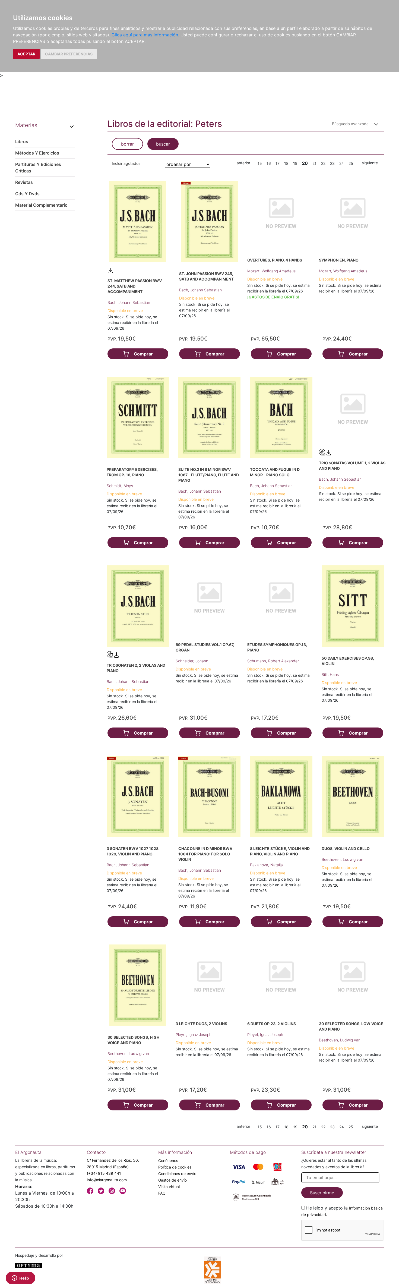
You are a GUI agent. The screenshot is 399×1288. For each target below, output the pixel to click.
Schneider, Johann (192, 661)
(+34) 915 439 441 (104, 1173)
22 (323, 163)
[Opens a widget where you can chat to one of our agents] (20, 1278)
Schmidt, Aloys (120, 485)
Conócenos (168, 1160)
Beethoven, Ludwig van (342, 859)
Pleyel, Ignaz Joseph (193, 1034)
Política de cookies (174, 1167)
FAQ (162, 1193)
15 (260, 163)
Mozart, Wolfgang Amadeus (271, 271)
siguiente (370, 162)
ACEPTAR (26, 54)
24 (341, 163)
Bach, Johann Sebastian (128, 302)
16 (269, 163)
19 (295, 163)
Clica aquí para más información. (145, 34)
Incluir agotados (126, 163)
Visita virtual (169, 1186)
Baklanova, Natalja (266, 864)
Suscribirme (322, 1192)
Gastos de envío (172, 1180)
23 (332, 163)
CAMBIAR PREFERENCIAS (69, 54)
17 (278, 163)
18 (286, 163)
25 (351, 163)
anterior (243, 162)
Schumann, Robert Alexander (273, 661)
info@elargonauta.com (107, 1179)
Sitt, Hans (330, 674)
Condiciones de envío (177, 1173)
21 (314, 163)
